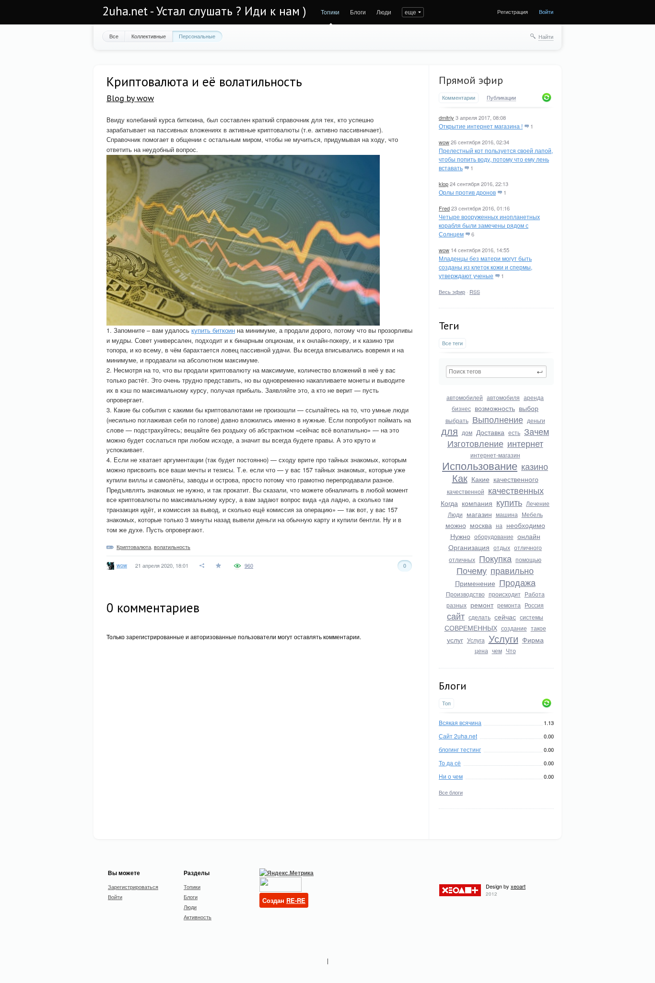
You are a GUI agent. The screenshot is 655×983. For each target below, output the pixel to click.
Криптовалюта (134, 546)
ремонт (481, 604)
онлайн (528, 536)
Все (113, 36)
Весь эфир (452, 291)
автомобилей (464, 397)
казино (534, 466)
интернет (525, 443)
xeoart (518, 886)
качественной (465, 491)
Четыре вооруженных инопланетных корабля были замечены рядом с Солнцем (489, 225)
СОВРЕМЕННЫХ (470, 627)
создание (514, 628)
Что (511, 650)
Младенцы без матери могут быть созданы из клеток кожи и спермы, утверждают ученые (485, 267)
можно (455, 525)
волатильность (172, 546)
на (499, 525)
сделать (479, 617)
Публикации (501, 97)
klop (443, 183)
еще (410, 12)
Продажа (517, 582)
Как (460, 478)
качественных (516, 490)
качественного (515, 479)
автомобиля (503, 397)
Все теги (452, 343)
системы (531, 617)
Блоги (358, 12)
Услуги (503, 638)
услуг (455, 639)
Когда (449, 503)
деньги (536, 420)
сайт (456, 615)
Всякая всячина (460, 722)
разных (456, 605)
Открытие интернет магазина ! (481, 126)
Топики (330, 12)
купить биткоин (213, 330)
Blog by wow (130, 98)
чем (497, 650)
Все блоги (451, 792)
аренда (534, 397)
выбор (528, 408)
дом (467, 432)
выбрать (456, 420)
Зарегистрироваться (133, 886)
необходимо (525, 525)
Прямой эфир (471, 80)
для (449, 431)
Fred (444, 208)
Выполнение (497, 419)
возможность (495, 408)
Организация (469, 547)
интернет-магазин (495, 455)
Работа (535, 594)
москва (481, 525)
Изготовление (475, 443)
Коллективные (148, 36)
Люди (383, 12)
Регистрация (512, 11)
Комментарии (458, 97)
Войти (546, 11)
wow (444, 142)
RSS (474, 291)
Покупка (495, 558)
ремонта (509, 605)
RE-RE (295, 900)
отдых (501, 547)
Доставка (490, 432)
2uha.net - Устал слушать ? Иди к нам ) (204, 11)
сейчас (505, 616)
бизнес (461, 408)
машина (507, 514)
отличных (462, 559)
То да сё (450, 763)
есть (514, 432)
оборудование (494, 536)
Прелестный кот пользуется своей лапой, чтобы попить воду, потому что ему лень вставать (496, 159)
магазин (479, 514)
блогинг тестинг (460, 749)
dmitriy (446, 117)
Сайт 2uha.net (458, 736)
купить (509, 502)
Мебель (532, 514)
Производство (465, 594)
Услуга (476, 640)
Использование (479, 465)
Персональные (197, 36)
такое (538, 628)
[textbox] (496, 371)
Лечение (538, 503)
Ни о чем (451, 776)
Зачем (536, 431)
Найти (545, 36)
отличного (528, 547)
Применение (475, 583)
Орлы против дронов (467, 192)
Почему (471, 570)
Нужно (460, 536)
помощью (528, 559)
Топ (446, 703)
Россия (534, 605)
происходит (505, 594)
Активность (197, 917)
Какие (480, 479)
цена (481, 650)
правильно (512, 570)
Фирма (533, 639)
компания (477, 503)
